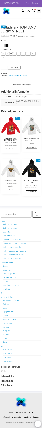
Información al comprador (12, 417)
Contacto (36, 417)
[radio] (2, 45)
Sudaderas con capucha (20, 75)
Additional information (22, 85)
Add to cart (14, 67)
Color (3, 41)
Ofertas (10, 75)
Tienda (30, 412)
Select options (10, 149)
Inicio (11, 412)
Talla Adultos (6, 50)
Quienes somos (20, 412)
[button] (23, 11)
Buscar (36, 214)
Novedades (27, 417)
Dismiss (35, 3)
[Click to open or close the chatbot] (38, 424)
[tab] (22, 85)
